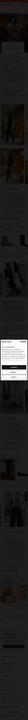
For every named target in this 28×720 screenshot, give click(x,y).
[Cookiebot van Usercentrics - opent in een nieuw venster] (20, 342)
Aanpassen (13, 372)
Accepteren (14, 367)
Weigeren (14, 377)
